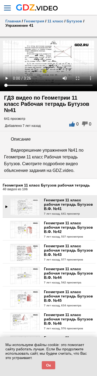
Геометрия (34, 21)
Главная (13, 21)
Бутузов (74, 21)
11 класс (55, 21)
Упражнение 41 (19, 25)
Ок (48, 365)
